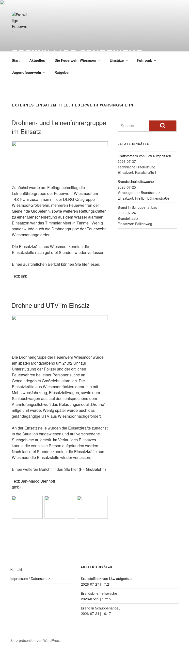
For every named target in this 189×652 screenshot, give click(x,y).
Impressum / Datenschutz (30, 578)
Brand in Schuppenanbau (137, 207)
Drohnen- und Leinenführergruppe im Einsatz (58, 127)
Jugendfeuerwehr (26, 72)
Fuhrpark (144, 60)
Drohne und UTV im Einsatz (50, 305)
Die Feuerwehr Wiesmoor (75, 60)
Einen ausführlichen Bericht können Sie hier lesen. (56, 264)
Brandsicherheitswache (136, 181)
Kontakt (16, 569)
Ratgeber (62, 72)
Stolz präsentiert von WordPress (35, 640)
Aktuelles (37, 60)
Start (16, 60)
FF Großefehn (92, 469)
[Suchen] (162, 125)
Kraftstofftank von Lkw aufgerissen (144, 155)
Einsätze (117, 60)
